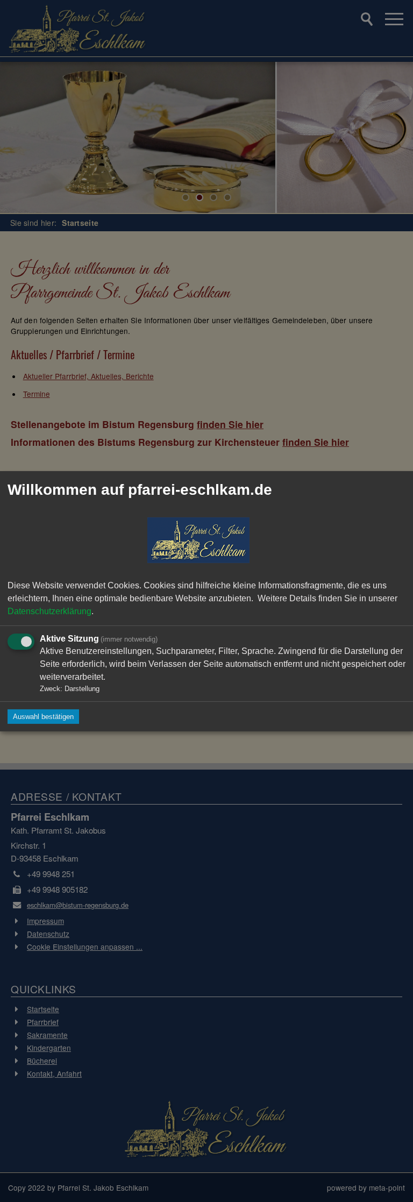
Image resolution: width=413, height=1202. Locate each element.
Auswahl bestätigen (43, 717)
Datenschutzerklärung (49, 610)
